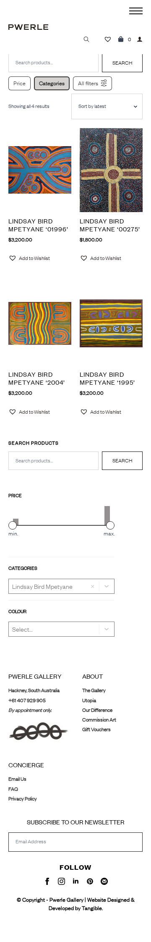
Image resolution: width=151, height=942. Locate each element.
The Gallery (94, 690)
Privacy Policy (22, 798)
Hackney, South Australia (34, 690)
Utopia (89, 700)
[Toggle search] (86, 39)
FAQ (13, 788)
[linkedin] (75, 881)
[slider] (12, 525)
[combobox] (53, 460)
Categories (52, 83)
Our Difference (97, 710)
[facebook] (47, 881)
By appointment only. (30, 710)
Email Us (17, 778)
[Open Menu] (136, 11)
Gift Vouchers (96, 729)
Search (122, 460)
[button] (107, 586)
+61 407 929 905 (27, 700)
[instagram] (61, 881)
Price (19, 83)
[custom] (90, 881)
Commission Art (99, 719)
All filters (88, 83)
